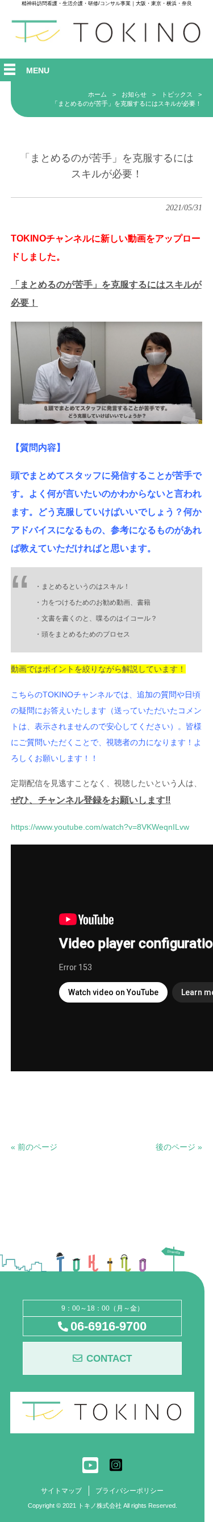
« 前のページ (34, 1146)
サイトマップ (61, 1491)
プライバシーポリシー (129, 1491)
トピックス (177, 94)
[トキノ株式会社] (107, 40)
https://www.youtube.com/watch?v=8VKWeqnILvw (100, 826)
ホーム (97, 94)
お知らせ (134, 94)
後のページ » (179, 1146)
